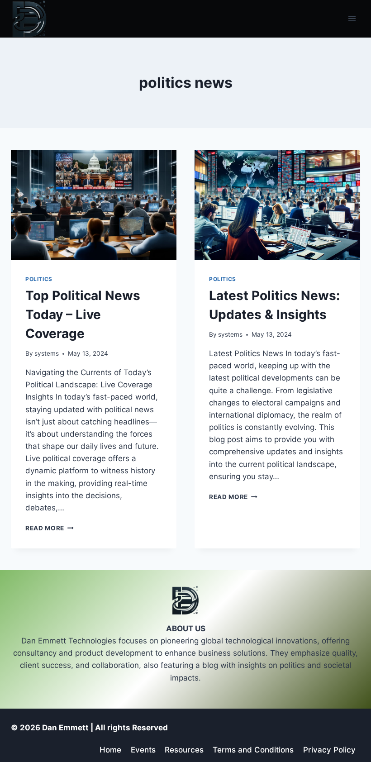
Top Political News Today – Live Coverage (82, 314)
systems (46, 353)
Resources (184, 749)
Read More (49, 528)
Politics (38, 279)
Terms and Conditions (253, 749)
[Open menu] (351, 19)
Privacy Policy (329, 749)
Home (110, 749)
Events (143, 749)
